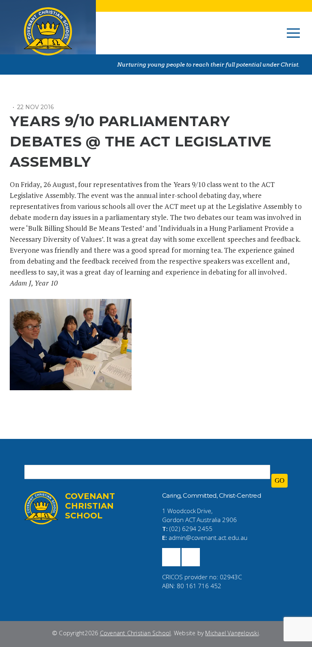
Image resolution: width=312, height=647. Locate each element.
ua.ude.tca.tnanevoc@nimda (208, 537)
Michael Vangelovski (231, 633)
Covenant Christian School (135, 633)
